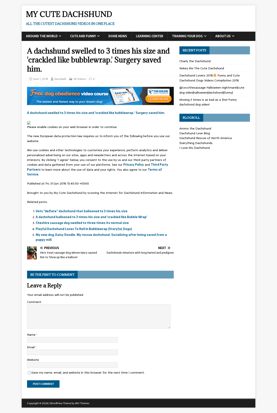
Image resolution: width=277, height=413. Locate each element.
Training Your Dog (187, 36)
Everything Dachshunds (196, 143)
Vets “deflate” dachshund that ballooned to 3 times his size (81, 211)
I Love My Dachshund (194, 147)
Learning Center (149, 36)
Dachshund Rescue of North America (205, 138)
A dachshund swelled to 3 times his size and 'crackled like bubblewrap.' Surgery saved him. (96, 112)
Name (31, 334)
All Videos (80, 79)
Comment (34, 302)
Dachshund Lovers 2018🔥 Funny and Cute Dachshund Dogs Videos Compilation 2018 (209, 78)
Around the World (42, 36)
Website (33, 359)
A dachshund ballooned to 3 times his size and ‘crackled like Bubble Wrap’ (91, 217)
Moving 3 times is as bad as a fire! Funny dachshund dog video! (208, 102)
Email (31, 347)
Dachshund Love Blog (194, 133)
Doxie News (117, 36)
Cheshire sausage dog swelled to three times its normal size (82, 222)
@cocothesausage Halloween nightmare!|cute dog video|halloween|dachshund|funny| (211, 90)
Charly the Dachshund (195, 61)
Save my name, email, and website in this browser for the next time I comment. (88, 372)
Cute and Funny (83, 36)
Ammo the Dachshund (195, 128)
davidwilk (60, 79)
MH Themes (82, 403)
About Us (223, 36)
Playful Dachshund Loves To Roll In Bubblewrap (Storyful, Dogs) (84, 229)
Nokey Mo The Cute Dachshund (201, 68)
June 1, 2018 (40, 79)
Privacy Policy (133, 164)
